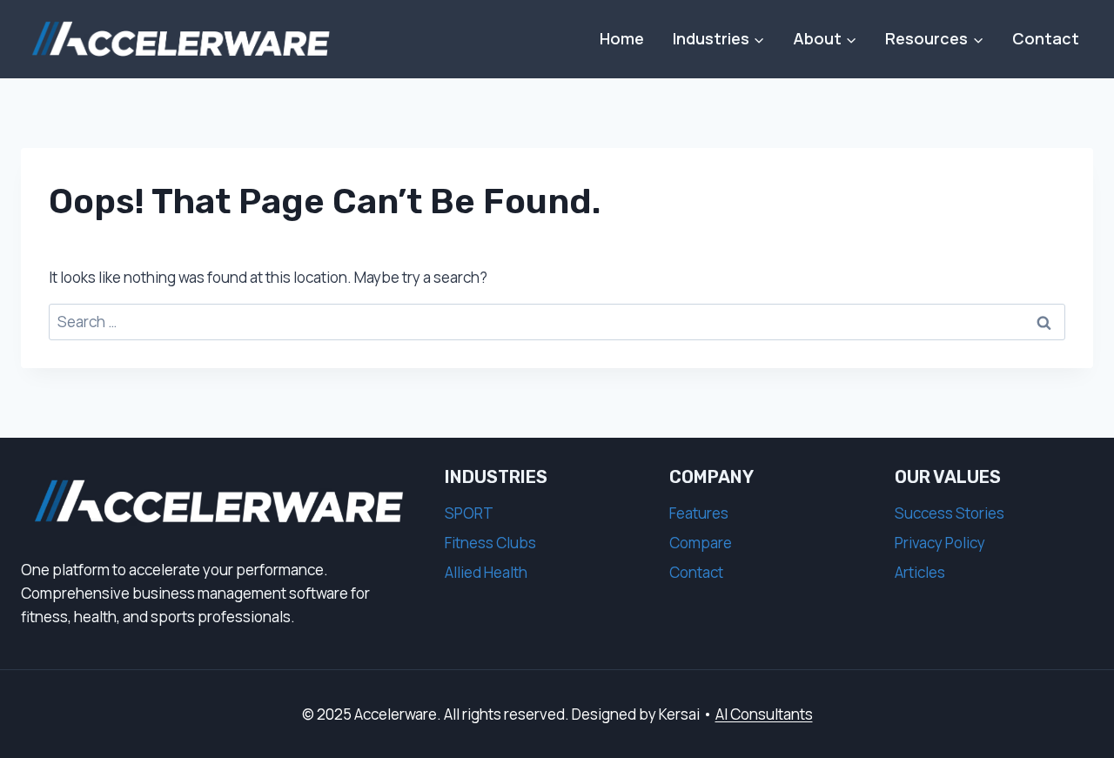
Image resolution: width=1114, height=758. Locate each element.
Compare (700, 543)
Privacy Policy (940, 543)
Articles (920, 572)
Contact (1045, 38)
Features (698, 513)
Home (622, 38)
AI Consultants (764, 714)
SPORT (469, 513)
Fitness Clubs (490, 543)
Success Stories (949, 513)
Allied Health (486, 572)
